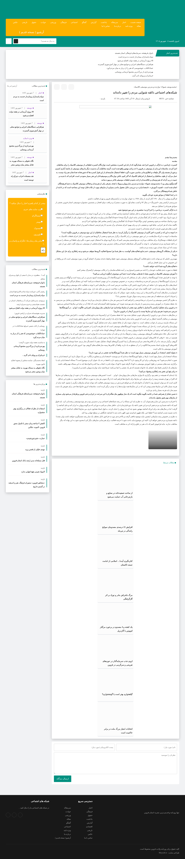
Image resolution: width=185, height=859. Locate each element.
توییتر (38, 222)
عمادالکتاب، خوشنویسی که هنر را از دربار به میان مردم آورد (130, 68)
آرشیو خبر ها (12, 86)
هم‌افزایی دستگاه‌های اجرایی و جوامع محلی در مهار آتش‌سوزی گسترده (125, 64)
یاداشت (104, 22)
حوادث (43, 22)
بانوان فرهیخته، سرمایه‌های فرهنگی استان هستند (134, 53)
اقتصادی (89, 826)
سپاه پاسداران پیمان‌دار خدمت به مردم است (135, 57)
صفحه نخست (135, 22)
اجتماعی (74, 22)
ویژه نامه (128, 26)
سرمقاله (114, 22)
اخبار (124, 22)
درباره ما (117, 26)
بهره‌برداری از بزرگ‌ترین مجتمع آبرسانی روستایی (134, 72)
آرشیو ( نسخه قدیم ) (31, 32)
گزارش (93, 22)
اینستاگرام (36, 216)
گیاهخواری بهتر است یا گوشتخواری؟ (117, 694)
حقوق (34, 22)
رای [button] (43, 250)
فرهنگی (63, 22)
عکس (15, 22)
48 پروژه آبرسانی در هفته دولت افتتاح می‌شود (135, 61)
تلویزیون (37, 234)
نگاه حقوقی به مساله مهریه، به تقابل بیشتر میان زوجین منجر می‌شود (22, 165)
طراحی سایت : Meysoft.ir (169, 853)
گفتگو (84, 22)
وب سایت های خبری (32, 209)
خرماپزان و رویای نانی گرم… (142, 76)
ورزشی (53, 22)
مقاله (139, 26)
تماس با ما (106, 26)
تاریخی (24, 22)
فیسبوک (37, 228)
